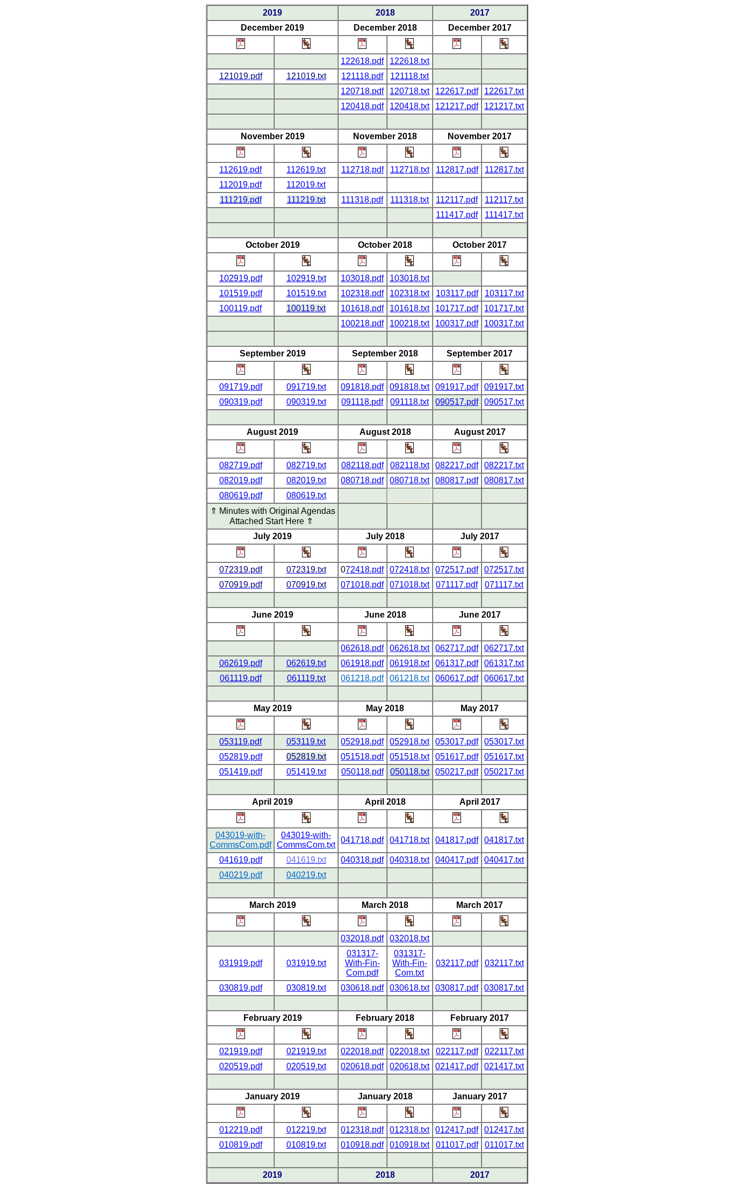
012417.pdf (456, 1129)
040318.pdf (362, 859)
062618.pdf (362, 648)
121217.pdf (456, 106)
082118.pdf (362, 465)
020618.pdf (362, 1066)
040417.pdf (456, 859)
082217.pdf (456, 465)
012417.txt (504, 1129)
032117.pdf (457, 963)
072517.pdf (456, 569)
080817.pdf (456, 480)
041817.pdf (456, 840)
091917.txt (504, 386)
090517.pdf (456, 401)
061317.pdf (456, 663)
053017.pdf (456, 741)
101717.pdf (456, 308)
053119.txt (306, 741)
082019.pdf (240, 480)
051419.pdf (240, 771)
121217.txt (504, 106)
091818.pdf (362, 386)
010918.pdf (362, 1144)
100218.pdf (362, 323)
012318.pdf (362, 1129)
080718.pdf (362, 480)
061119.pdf (241, 678)
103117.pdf (457, 293)
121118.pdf (362, 76)
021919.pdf (240, 1051)
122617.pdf (456, 91)
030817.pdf (456, 987)
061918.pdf (362, 663)
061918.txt (409, 663)
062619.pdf (240, 663)
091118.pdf (362, 401)
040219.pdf (240, 874)
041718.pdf (362, 840)
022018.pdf (362, 1051)
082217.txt (504, 465)
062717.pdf (456, 648)
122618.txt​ (409, 61)
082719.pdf (240, 465)
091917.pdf (456, 386)
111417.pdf (457, 214)
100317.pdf (456, 323)
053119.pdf (240, 741)
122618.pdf (362, 61)
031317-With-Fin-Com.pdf (362, 963)
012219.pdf (240, 1129)
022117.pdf (457, 1051)
